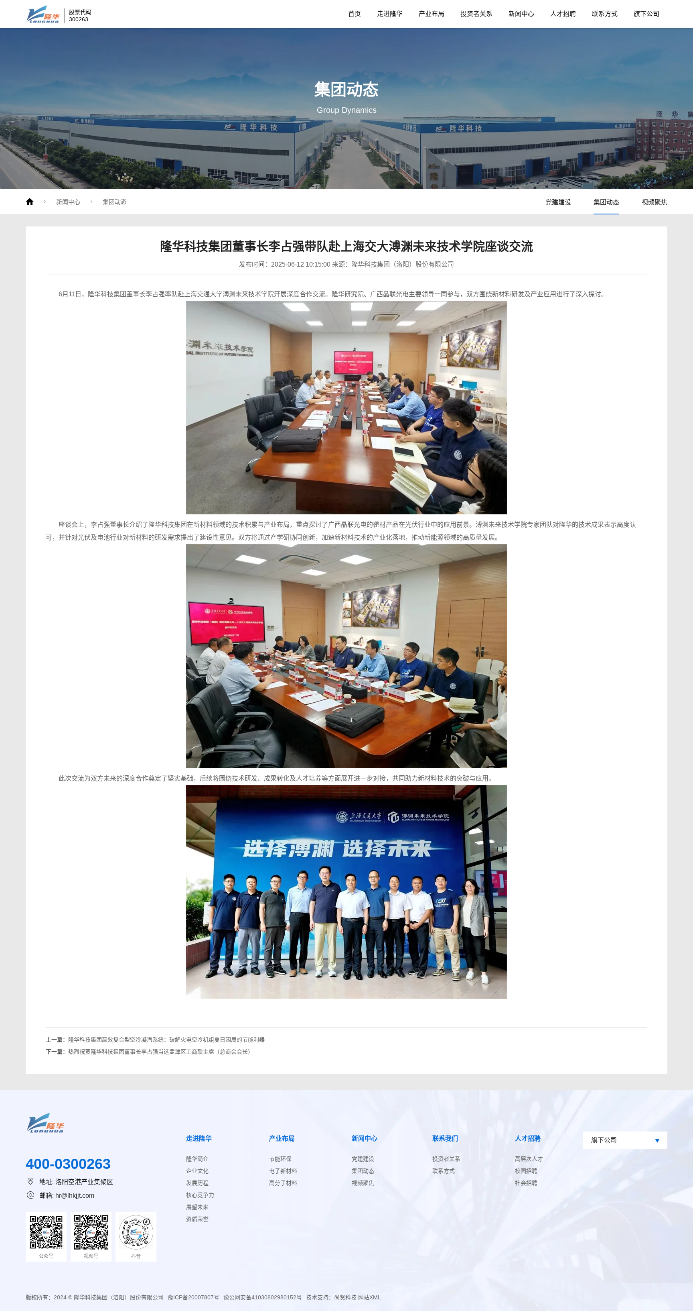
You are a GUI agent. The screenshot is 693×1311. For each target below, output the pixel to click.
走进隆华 (390, 13)
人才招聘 (563, 13)
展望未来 (197, 1207)
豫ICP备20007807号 (193, 1297)
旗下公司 (646, 13)
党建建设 (558, 202)
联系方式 (605, 13)
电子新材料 (283, 1171)
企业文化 (197, 1171)
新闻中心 (521, 13)
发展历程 (197, 1183)
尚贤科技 (345, 1297)
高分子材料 (283, 1183)
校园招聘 (526, 1171)
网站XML (369, 1297)
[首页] (30, 201)
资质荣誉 (197, 1219)
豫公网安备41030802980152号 (262, 1297)
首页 (354, 13)
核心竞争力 (200, 1195)
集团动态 (115, 201)
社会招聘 (526, 1183)
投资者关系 (476, 13)
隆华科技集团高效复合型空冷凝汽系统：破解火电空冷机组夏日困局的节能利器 (166, 1039)
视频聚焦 (654, 202)
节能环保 (280, 1159)
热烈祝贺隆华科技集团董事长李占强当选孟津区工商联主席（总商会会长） (160, 1051)
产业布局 (431, 13)
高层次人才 (529, 1159)
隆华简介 (197, 1159)
